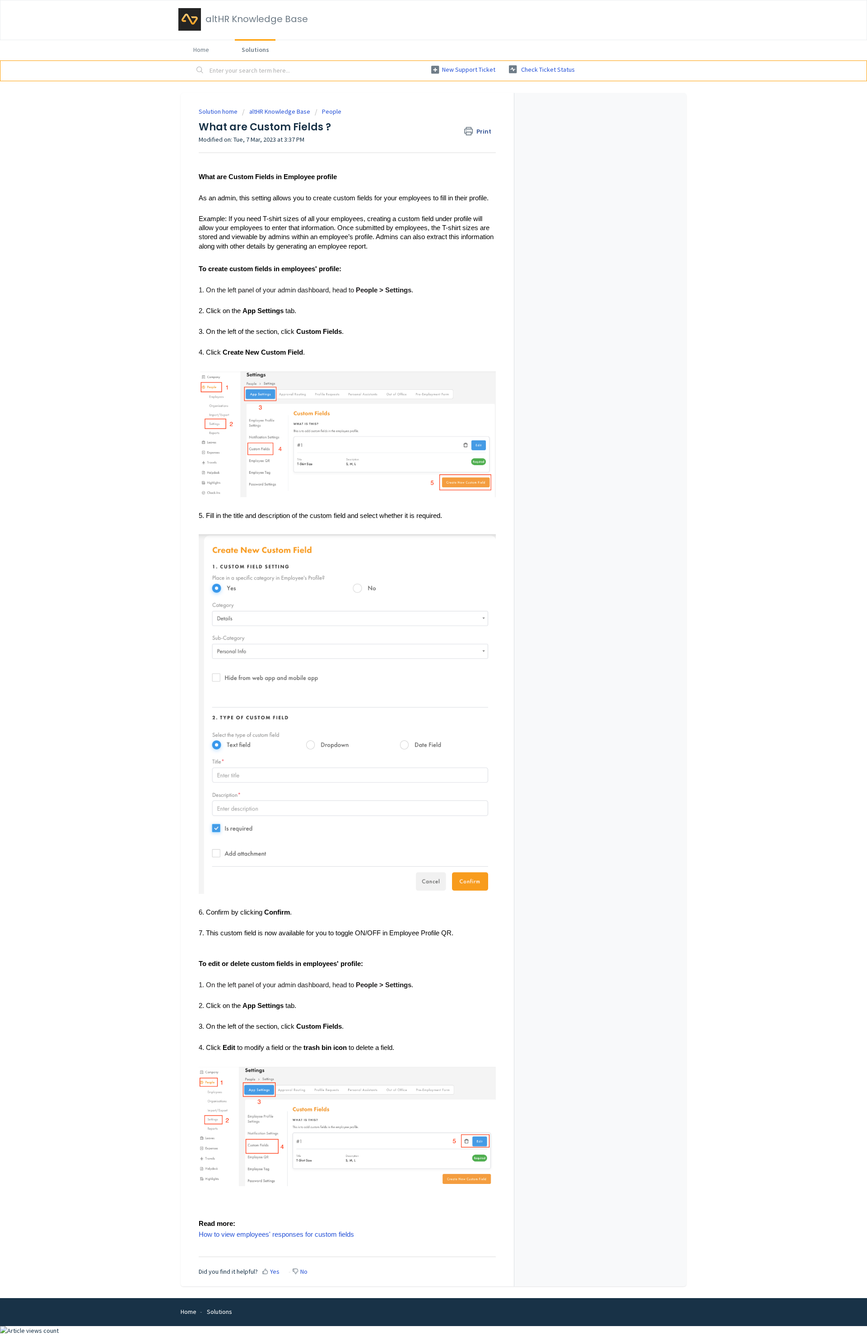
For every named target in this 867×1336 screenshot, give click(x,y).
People (331, 111)
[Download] (417, 566)
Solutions (255, 50)
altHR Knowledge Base (279, 111)
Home (201, 50)
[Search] (200, 71)
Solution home (219, 111)
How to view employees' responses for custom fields (276, 1234)
